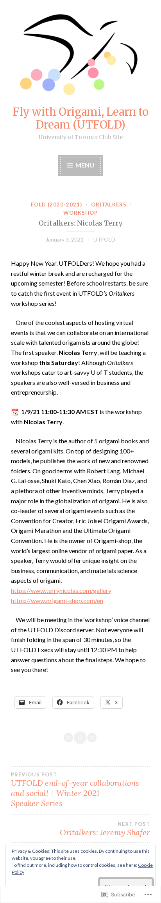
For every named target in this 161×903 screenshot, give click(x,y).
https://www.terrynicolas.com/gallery (61, 590)
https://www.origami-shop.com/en (57, 600)
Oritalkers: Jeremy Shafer (105, 829)
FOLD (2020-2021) (56, 204)
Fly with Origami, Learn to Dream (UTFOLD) (80, 118)
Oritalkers (109, 204)
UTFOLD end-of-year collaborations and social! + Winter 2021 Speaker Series (75, 789)
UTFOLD (104, 239)
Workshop (80, 213)
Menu (84, 165)
